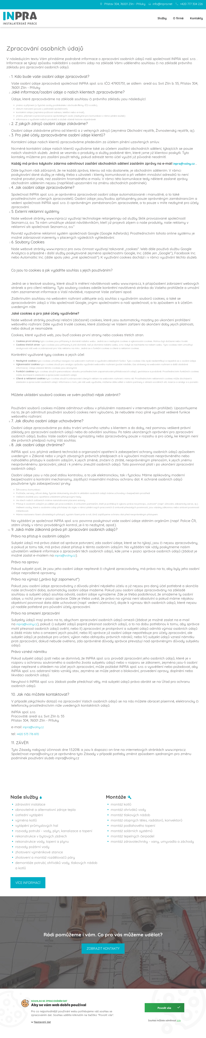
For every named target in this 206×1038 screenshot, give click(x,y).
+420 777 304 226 (191, 4)
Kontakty (196, 18)
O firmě (178, 18)
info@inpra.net (162, 4)
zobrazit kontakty (103, 948)
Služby (162, 18)
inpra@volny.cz (184, 164)
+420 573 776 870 (28, 734)
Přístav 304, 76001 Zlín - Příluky (124, 4)
